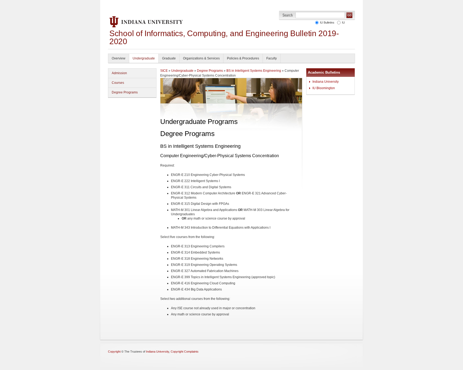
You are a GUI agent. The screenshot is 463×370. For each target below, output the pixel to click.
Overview (118, 58)
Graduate (169, 58)
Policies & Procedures (243, 58)
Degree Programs (125, 92)
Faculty (271, 58)
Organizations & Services (201, 58)
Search (288, 15)
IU (342, 22)
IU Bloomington (323, 88)
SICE (164, 71)
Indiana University (325, 82)
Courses (118, 83)
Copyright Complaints (185, 351)
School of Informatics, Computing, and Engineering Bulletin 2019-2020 (224, 37)
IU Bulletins (326, 22)
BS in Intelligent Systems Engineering (253, 71)
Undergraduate (144, 58)
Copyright (114, 351)
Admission (119, 73)
